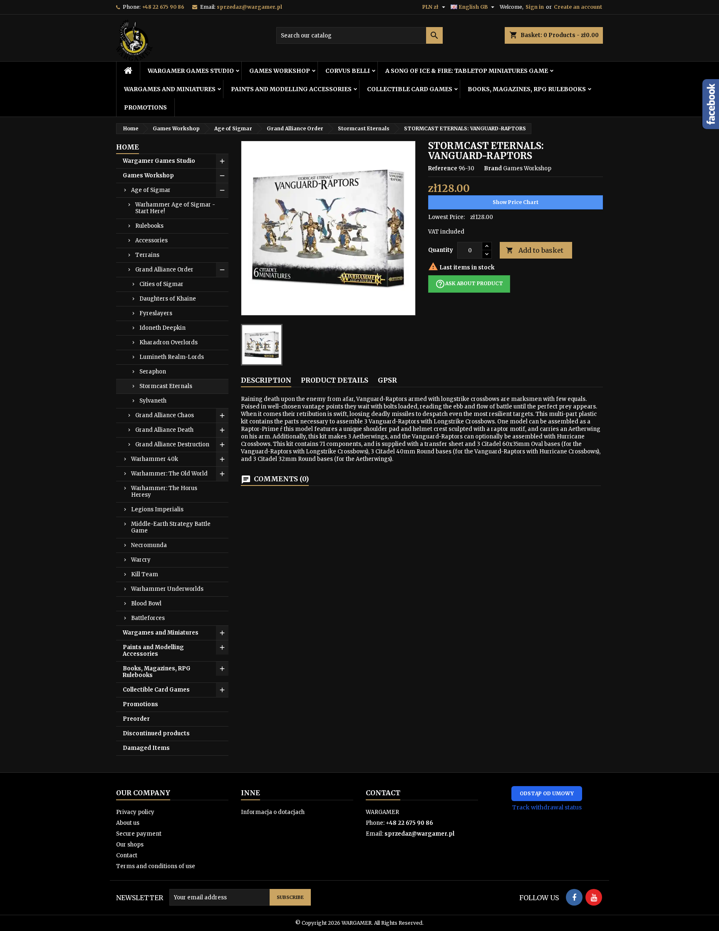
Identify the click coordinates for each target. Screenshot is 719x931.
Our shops (130, 844)
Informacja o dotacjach (273, 812)
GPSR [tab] (387, 380)
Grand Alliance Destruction (172, 444)
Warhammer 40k (154, 459)
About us (127, 822)
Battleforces (148, 618)
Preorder (136, 718)
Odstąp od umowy (547, 793)
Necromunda (149, 545)
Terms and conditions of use (155, 866)
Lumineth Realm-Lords (171, 357)
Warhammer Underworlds (167, 588)
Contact (126, 855)
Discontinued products (156, 733)
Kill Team (144, 574)
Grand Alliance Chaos (164, 415)
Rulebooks (149, 225)
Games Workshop (279, 71)
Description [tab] (266, 380)
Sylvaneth (152, 400)
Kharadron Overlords (168, 342)
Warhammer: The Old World (169, 473)
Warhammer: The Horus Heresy (164, 491)
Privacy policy (135, 812)
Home (127, 147)
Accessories (151, 240)
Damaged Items (146, 748)
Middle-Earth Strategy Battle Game (171, 527)
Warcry (141, 559)
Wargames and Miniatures (170, 89)
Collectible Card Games (409, 89)
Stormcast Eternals (165, 386)
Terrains (147, 255)
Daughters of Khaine (167, 298)
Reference (442, 168)
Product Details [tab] (334, 380)
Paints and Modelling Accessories (291, 89)
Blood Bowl (146, 603)
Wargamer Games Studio (191, 71)
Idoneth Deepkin (162, 327)
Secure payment (138, 833)
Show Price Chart (515, 202)
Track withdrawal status (547, 807)
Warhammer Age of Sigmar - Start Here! (175, 208)
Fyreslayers (155, 313)
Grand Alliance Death (164, 429)
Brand (493, 168)
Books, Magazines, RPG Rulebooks (527, 89)
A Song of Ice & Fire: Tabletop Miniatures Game (466, 71)
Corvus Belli (347, 71)
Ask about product (469, 284)
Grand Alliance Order (164, 269)
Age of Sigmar (151, 190)
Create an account (578, 7)
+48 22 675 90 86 (163, 7)
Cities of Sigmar (161, 284)
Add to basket (534, 250)
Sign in (535, 7)
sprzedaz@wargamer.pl (249, 7)
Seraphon (152, 371)
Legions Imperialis (157, 509)
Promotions (145, 107)
